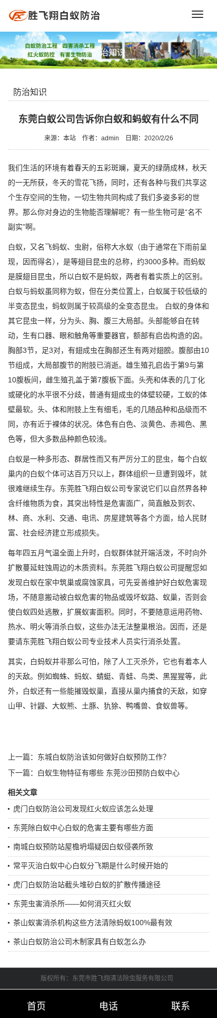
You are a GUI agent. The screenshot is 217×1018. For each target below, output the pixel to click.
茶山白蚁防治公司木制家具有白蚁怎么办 (79, 941)
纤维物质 (30, 503)
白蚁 (15, 247)
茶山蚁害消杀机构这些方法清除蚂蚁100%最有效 (92, 922)
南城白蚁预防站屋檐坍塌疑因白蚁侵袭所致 (83, 846)
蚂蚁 (198, 261)
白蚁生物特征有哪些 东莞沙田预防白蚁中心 (108, 773)
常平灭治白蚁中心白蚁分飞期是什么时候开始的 (90, 865)
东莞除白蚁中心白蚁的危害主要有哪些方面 (83, 827)
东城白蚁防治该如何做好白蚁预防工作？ (103, 757)
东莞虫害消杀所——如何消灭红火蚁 (72, 903)
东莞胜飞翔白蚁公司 (144, 567)
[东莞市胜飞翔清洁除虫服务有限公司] (55, 15)
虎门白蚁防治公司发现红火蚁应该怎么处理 (83, 808)
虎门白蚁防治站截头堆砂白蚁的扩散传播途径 (87, 884)
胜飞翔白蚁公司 (100, 488)
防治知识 (30, 92)
